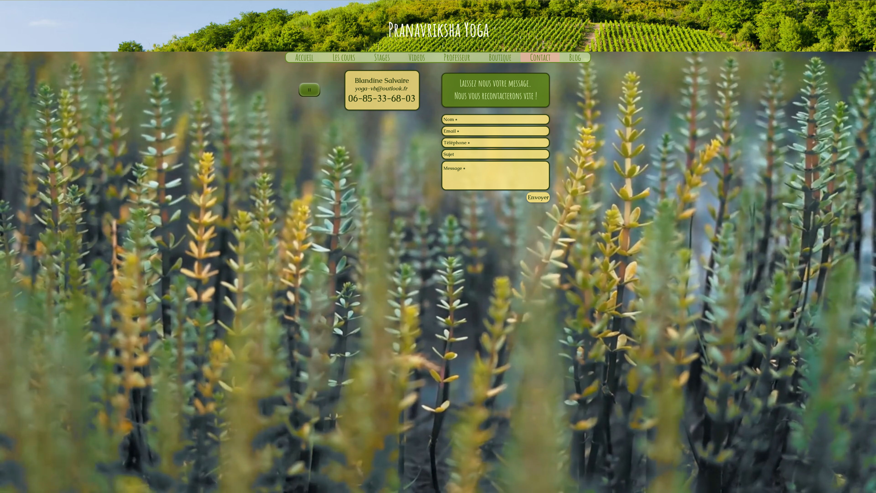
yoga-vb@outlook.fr (381, 88)
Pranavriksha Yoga (438, 29)
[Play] (309, 90)
